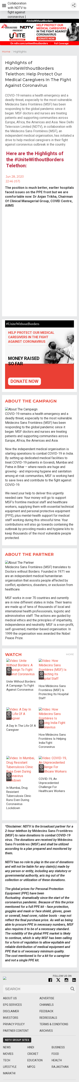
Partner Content (16, 1030)
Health (57, 1060)
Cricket (32, 1053)
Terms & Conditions (54, 1024)
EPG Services (12, 1004)
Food (55, 1053)
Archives (46, 1030)
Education (35, 1060)
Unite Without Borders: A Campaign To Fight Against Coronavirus (21, 685)
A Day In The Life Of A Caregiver (21, 728)
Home (7, 51)
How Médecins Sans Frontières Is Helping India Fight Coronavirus (52, 741)
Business (58, 1047)
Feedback (46, 1011)
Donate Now (24, 381)
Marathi (9, 1073)
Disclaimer (11, 1011)
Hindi (30, 1047)
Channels (47, 1004)
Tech (6, 1060)
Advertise (47, 998)
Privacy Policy (14, 1024)
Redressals (48, 1017)
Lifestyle (10, 1066)
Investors (10, 1017)
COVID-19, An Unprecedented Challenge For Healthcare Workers (52, 785)
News (7, 1047)
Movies (8, 1053)
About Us (10, 998)
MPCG (31, 1066)
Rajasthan (60, 1066)
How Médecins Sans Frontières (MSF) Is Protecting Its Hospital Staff (53, 692)
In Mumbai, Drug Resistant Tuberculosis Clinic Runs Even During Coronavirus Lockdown (18, 798)
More (70, 654)
